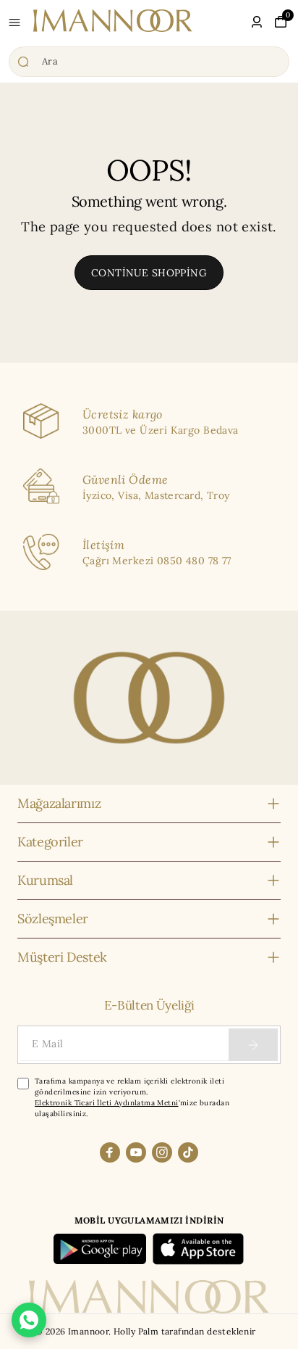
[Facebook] (110, 1152)
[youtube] (136, 1152)
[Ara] (149, 61)
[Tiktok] (188, 1152)
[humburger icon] (14, 22)
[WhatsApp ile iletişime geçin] (29, 1320)
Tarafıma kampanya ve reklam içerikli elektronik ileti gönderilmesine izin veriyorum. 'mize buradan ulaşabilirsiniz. (132, 1097)
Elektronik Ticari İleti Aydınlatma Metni (107, 1102)
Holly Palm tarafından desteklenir (185, 1331)
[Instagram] (162, 1152)
